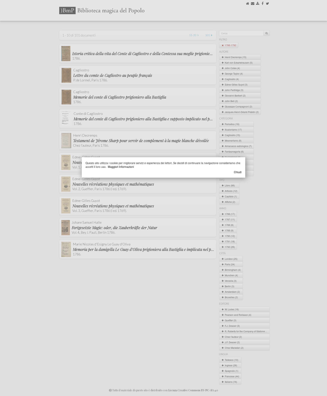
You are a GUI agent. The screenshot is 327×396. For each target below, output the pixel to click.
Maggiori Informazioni (121, 167)
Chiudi (237, 172)
